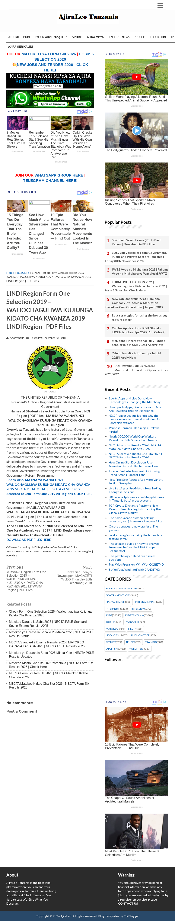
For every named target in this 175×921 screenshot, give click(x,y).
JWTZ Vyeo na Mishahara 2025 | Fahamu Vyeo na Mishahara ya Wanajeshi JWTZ (140, 271)
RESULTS (140, 37)
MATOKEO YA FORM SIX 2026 (49, 54)
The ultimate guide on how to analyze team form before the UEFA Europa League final (134, 547)
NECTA (132, 628)
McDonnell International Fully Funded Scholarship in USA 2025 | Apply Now (138, 343)
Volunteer (136, 648)
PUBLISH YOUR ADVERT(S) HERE (46, 37)
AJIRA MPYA (95, 37)
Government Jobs (118, 595)
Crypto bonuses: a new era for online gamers (133, 528)
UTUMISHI (112, 648)
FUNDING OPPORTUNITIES (121, 588)
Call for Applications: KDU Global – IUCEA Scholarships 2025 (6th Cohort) (139, 330)
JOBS (109, 615)
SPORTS (77, 37)
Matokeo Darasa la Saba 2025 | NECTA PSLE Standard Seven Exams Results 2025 (48, 623)
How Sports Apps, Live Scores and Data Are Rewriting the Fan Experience (135, 408)
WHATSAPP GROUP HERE (59, 175)
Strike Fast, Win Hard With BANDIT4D (134, 569)
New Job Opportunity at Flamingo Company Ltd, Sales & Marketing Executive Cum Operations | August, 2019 (134, 303)
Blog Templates (108, 916)
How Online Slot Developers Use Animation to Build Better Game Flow (133, 464)
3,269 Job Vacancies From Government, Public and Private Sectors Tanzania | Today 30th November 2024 (136, 257)
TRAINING (151, 642)
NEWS (126, 37)
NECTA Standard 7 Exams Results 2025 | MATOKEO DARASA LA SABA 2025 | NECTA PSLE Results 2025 (47, 644)
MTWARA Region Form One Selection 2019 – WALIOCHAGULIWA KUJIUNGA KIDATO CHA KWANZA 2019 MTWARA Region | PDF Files (26, 581)
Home (15, 37)
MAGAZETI (132, 621)
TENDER (112, 37)
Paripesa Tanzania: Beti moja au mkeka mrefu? (134, 429)
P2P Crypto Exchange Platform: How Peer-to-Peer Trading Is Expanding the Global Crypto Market (135, 509)
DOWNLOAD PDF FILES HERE (28, 540)
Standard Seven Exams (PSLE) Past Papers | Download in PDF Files (136, 242)
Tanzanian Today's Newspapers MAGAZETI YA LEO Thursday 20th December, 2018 (74, 577)
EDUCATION (158, 37)
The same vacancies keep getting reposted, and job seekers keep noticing (135, 519)
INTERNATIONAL (145, 601)
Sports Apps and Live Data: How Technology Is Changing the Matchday (134, 400)
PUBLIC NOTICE (140, 635)
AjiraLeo (65, 916)
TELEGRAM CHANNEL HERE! (50, 180)
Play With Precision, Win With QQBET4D (136, 564)
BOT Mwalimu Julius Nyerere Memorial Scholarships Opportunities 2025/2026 (136, 370)
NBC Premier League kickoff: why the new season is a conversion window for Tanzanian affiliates (135, 419)
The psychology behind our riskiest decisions (132, 557)
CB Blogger (131, 916)
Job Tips (111, 621)
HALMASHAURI (115, 601)
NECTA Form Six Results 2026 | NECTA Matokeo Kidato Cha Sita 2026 (135, 447)
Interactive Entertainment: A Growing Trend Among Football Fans (134, 472)
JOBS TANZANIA (134, 615)
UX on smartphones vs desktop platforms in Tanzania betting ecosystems (136, 498)
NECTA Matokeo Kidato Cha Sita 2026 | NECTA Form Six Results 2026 (135, 455)
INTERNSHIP (113, 608)
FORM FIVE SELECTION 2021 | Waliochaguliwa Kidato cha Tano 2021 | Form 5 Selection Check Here (136, 286)
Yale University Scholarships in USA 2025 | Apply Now (136, 355)
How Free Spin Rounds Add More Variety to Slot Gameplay (136, 481)
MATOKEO (112, 628)
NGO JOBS (112, 635)
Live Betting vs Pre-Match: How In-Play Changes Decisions (135, 490)
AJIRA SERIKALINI (20, 46)
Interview (138, 608)
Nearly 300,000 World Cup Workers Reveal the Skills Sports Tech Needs (133, 438)
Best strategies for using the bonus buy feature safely (139, 317)
